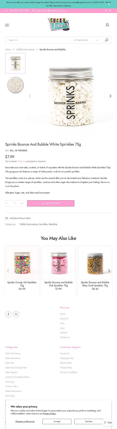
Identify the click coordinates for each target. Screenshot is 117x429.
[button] (110, 96)
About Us (64, 318)
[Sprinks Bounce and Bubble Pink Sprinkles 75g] (58, 262)
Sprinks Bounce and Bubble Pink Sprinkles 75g (58, 283)
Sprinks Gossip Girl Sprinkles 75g (21, 283)
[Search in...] (106, 40)
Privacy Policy (66, 367)
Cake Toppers (11, 372)
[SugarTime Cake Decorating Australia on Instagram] (110, 11)
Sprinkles (43, 224)
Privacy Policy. (49, 413)
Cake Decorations (13, 358)
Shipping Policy (67, 358)
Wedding (53, 224)
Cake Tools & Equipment (16, 367)
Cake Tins (9, 362)
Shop (62, 323)
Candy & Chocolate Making (17, 376)
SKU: (7, 150)
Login (62, 327)
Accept (57, 421)
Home (62, 313)
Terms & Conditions (68, 372)
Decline (88, 421)
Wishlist (63, 332)
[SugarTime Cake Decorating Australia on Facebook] (106, 11)
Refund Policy (66, 362)
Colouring (9, 381)
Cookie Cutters (11, 386)
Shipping (21, 161)
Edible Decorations (29, 224)
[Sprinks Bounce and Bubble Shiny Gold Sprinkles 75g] (95, 262)
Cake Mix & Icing (12, 353)
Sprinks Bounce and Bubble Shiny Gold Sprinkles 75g (95, 283)
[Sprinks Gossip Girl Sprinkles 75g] (22, 262)
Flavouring (9, 395)
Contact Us (65, 337)
